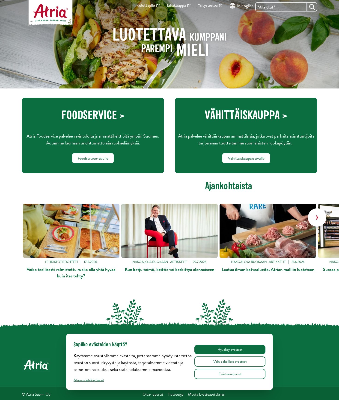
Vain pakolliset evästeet (230, 361)
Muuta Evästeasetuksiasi (206, 394)
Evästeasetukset (230, 374)
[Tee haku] (312, 7)
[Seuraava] (317, 217)
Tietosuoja (175, 394)
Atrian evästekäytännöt (89, 379)
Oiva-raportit (153, 394)
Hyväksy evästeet (229, 349)
